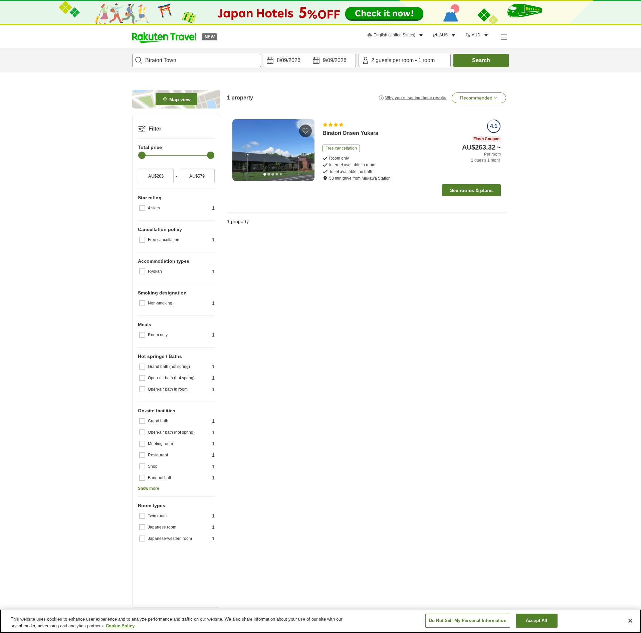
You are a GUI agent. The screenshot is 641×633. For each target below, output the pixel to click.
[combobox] (196, 60)
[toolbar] (310, 60)
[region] (320, 621)
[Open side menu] (503, 36)
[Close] (630, 620)
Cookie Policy (120, 625)
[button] (164, 36)
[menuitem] (396, 35)
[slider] (142, 155)
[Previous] (239, 150)
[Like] (305, 131)
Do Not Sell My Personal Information (467, 620)
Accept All (536, 620)
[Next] (307, 150)
